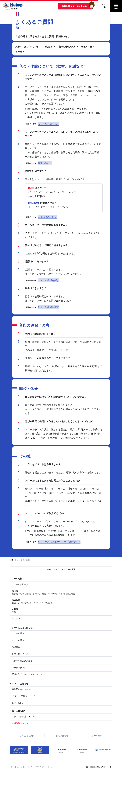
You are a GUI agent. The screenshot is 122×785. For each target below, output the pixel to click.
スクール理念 (18, 633)
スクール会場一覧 (20, 584)
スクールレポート (20, 702)
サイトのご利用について (21, 766)
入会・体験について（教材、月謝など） (34, 46)
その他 (18, 51)
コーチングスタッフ (21, 667)
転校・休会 (86, 46)
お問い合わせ (45, 163)
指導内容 (16, 646)
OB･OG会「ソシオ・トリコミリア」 (28, 674)
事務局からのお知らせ (22, 689)
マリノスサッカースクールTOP (61, 569)
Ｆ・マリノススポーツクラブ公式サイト (59, 541)
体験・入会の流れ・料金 (23, 716)
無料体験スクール (20, 723)
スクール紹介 (18, 640)
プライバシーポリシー (44, 766)
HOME (12, 560)
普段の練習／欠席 (67, 46)
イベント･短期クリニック (24, 695)
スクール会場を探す (48, 123)
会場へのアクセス (20, 653)
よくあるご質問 (27, 735)
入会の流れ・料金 (47, 217)
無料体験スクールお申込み (74, 6)
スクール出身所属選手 (22, 660)
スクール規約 (96, 735)
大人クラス (17, 618)
